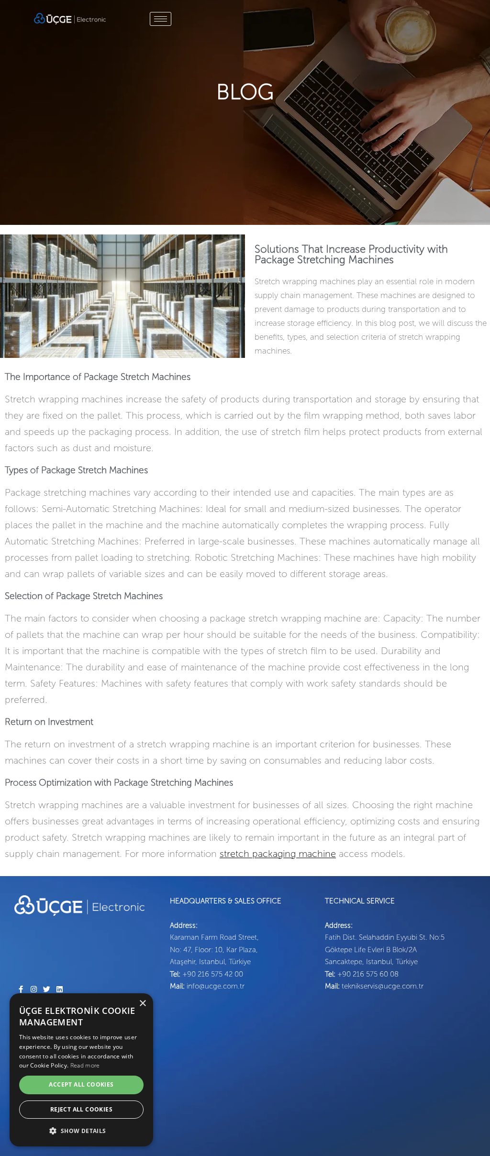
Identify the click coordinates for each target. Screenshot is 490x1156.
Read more (85, 1065)
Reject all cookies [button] (81, 1109)
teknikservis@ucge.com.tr (382, 986)
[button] (81, 1131)
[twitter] (46, 989)
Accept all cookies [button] (81, 1084)
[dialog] (81, 1069)
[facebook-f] (20, 989)
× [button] (142, 1003)
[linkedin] (59, 989)
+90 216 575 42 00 (212, 974)
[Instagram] (33, 989)
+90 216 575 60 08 (368, 974)
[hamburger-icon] (160, 19)
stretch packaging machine (278, 853)
